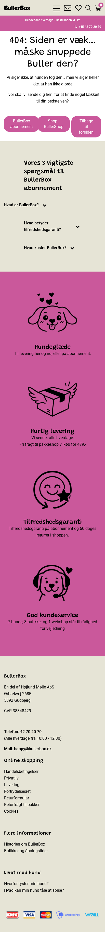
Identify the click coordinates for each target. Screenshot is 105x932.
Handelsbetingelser (21, 771)
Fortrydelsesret (17, 791)
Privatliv (11, 778)
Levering (11, 784)
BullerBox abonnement (21, 124)
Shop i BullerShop (53, 124)
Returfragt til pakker (22, 804)
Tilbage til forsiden (86, 127)
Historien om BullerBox (24, 844)
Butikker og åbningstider (26, 850)
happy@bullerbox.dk (32, 748)
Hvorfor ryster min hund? (26, 883)
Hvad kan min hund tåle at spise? (34, 890)
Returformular (16, 798)
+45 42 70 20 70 (89, 27)
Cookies (11, 811)
